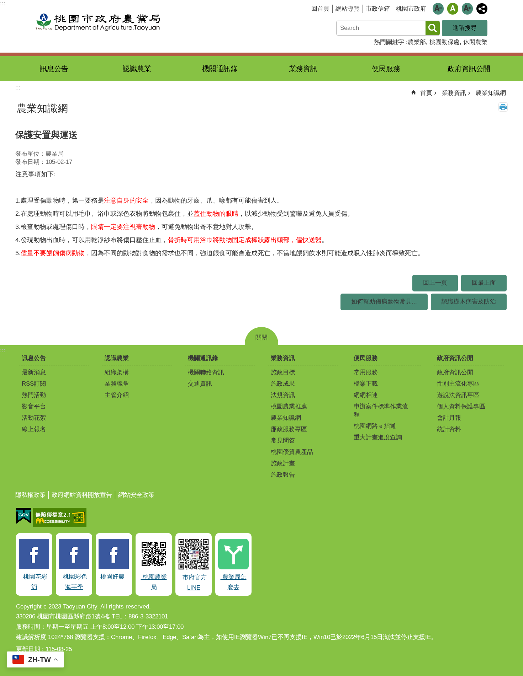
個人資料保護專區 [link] (461, 406)
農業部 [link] (417, 42)
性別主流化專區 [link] (458, 383)
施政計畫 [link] (283, 463)
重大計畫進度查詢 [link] (378, 437)
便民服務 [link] (386, 69)
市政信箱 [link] (378, 8)
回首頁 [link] (320, 8)
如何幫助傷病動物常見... (384, 301)
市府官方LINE (194, 582)
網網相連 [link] (366, 395)
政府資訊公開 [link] (469, 69)
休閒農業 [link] (475, 42)
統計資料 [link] (449, 429)
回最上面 (484, 282)
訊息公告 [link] (54, 69)
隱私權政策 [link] (30, 495)
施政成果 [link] (283, 383)
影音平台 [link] (34, 406)
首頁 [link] (426, 93)
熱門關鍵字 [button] (389, 42)
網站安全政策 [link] (136, 495)
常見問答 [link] (283, 440)
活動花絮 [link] (34, 417)
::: (2, 350)
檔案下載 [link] (366, 383)
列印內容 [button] (503, 107)
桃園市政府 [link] (411, 8)
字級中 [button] (452, 9)
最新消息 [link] (34, 372)
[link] (23, 516)
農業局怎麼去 (234, 582)
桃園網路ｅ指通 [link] (375, 426)
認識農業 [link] (137, 69)
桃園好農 (112, 576)
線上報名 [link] (34, 429)
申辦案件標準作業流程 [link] (381, 410)
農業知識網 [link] (491, 93)
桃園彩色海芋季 (74, 581)
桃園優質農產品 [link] (292, 452)
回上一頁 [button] (435, 282)
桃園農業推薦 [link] (289, 406)
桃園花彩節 (34, 581)
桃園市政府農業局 (98, 22)
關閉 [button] (261, 337)
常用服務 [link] (366, 372)
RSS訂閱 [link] (34, 383)
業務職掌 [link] (117, 383)
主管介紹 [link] (117, 395)
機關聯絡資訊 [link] (206, 372)
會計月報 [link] (449, 417)
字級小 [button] (438, 9)
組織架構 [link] (117, 372)
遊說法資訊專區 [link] (458, 395)
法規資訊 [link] (283, 395)
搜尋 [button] (433, 28)
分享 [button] (481, 8)
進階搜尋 (465, 28)
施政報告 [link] (283, 474)
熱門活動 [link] (34, 395)
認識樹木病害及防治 (469, 301)
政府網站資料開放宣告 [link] (82, 495)
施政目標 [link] (283, 372)
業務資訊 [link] (303, 69)
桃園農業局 (154, 582)
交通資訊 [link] (200, 383)
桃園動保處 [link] (444, 42)
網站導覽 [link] (348, 8)
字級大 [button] (467, 9)
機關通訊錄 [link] (220, 69)
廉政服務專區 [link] (289, 429)
